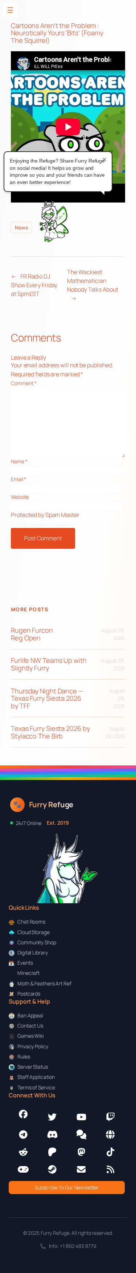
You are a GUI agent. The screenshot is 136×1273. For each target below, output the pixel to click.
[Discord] (52, 1134)
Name (19, 461)
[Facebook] (23, 1114)
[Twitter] (52, 1117)
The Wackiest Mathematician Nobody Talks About (92, 280)
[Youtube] (81, 1117)
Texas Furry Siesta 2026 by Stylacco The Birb (50, 732)
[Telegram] (23, 1134)
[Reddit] (23, 1152)
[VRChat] (23, 1169)
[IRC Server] (110, 1134)
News (21, 227)
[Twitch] (110, 1117)
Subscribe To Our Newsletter (67, 1187)
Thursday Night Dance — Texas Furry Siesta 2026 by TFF (47, 698)
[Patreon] (52, 1152)
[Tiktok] (110, 1152)
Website (20, 496)
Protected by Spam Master (45, 515)
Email (18, 479)
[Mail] (81, 1169)
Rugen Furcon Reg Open (32, 634)
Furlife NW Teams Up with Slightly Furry (49, 664)
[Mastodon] (81, 1152)
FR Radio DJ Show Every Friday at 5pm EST (34, 285)
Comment (24, 383)
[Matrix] (81, 1134)
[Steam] (52, 1169)
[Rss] (110, 1169)
